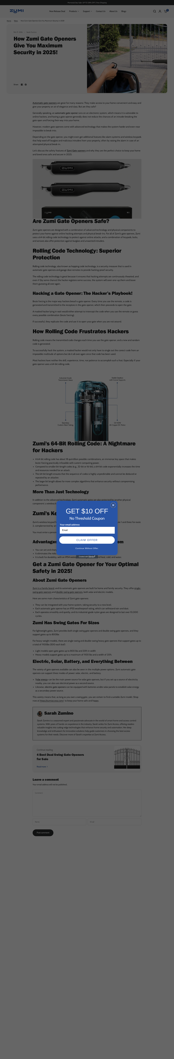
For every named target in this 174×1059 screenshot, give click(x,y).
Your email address (70, 525)
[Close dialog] (113, 505)
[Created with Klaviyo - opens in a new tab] (87, 556)
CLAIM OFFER (87, 540)
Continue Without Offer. (87, 548)
